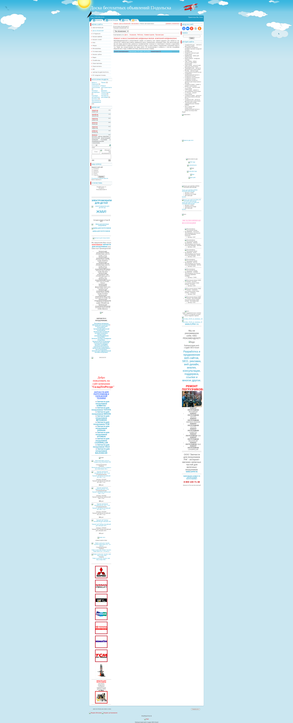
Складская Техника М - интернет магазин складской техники (193, 49)
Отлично (96, 168)
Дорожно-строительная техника (105, 92)
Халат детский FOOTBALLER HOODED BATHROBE (190, 203)
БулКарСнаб (188, 51)
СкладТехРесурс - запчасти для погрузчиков (193, 45)
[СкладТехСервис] (101, 678)
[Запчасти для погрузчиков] (101, 605)
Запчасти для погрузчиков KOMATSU (102, 404)
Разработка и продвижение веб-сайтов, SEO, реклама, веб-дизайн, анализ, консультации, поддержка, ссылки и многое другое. (191, 366)
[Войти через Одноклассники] (199, 28)
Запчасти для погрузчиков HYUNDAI (102, 434)
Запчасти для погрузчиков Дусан (101, 286)
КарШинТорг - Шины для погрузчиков (192, 56)
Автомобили (135, 23)
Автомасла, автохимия (105, 96)
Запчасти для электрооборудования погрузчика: (101, 336)
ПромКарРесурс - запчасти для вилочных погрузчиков (193, 68)
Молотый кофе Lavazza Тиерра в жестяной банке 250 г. (101, 468)
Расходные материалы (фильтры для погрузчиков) (101, 324)
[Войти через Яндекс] (191, 28)
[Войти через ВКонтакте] (187, 28)
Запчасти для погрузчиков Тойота (102, 252)
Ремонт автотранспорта (106, 86)
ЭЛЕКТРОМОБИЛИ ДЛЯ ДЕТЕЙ (102, 201)
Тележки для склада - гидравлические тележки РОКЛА (192, 104)
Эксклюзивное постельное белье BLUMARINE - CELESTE (192, 234)
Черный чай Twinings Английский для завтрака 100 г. (101, 525)
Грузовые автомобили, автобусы (96, 97)
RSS (136, 20)
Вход (126, 20)
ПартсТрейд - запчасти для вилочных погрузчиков (193, 66)
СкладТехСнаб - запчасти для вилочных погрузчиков (192, 100)
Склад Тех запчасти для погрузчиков (192, 53)
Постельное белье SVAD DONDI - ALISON (192, 283)
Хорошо (96, 170)
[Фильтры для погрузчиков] (101, 703)
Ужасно (96, 175)
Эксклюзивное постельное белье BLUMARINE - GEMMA (192, 275)
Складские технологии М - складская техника (192, 78)
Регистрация (113, 20)
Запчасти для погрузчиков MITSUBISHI (102, 418)
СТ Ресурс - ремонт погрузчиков (191, 93)
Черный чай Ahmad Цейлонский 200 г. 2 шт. (101, 492)
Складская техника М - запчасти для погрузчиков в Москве (193, 82)
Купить (184, 197)
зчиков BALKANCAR (101, 452)
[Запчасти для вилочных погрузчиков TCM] (101, 661)
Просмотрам (159, 35)
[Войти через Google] (195, 28)
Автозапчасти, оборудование (96, 101)
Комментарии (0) (156, 51)
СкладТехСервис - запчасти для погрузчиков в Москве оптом (193, 97)
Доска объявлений (124, 23)
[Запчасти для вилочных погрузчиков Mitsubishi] (101, 577)
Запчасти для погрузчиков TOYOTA (101, 409)
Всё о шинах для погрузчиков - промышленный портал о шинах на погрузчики (192, 108)
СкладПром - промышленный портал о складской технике (192, 75)
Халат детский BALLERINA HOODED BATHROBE (189, 190)
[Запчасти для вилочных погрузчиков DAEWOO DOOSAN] (101, 619)
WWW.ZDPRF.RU (192, 472)
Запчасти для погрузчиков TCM (101, 423)
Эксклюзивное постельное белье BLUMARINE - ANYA (192, 254)
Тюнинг (103, 82)
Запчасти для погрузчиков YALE (101, 446)
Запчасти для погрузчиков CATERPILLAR (102, 441)
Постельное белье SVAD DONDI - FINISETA (192, 292)
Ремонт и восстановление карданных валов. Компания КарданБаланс (145, 38)
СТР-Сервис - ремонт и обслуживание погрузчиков (193, 90)
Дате (126, 35)
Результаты (95, 178)
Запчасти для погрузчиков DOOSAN (102, 428)
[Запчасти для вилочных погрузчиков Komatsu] (101, 647)
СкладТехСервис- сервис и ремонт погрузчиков (193, 85)
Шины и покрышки (95, 83)
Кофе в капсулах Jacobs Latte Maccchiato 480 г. (101, 559)
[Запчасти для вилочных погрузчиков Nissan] (101, 591)
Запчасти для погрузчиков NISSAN (101, 413)
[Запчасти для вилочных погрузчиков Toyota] (101, 633)
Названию (133, 35)
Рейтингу (140, 35)
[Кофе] (101, 537)
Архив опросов (103, 178)
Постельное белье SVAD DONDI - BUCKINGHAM (192, 300)
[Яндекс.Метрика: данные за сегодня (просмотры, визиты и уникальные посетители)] (95, 713)
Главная (98, 20)
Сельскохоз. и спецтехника (96, 86)
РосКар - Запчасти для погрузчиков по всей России (193, 71)
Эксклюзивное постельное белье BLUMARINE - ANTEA (193, 264)
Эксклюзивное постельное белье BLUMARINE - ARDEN (193, 244)
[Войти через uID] (184, 28)
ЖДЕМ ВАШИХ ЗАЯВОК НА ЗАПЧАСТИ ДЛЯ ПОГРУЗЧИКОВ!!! (191, 477)
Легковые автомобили (96, 91)
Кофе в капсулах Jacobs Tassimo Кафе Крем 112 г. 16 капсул (101, 550)
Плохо (95, 173)
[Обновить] (110, 145)
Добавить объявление (172, 23)
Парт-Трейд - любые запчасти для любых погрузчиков (191, 62)
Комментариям (149, 35)
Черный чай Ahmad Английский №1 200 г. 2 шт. (101, 476)
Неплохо (96, 172)
